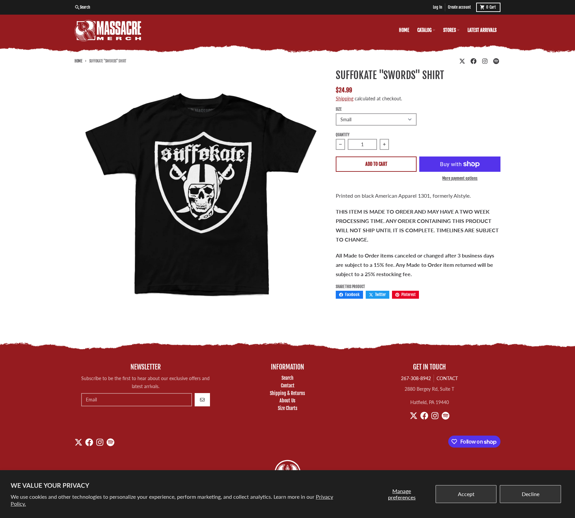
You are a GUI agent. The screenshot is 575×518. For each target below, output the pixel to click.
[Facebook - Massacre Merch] (473, 61)
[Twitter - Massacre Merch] (462, 61)
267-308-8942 (416, 378)
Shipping (344, 98)
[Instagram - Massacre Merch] (484, 61)
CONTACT (447, 378)
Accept (466, 494)
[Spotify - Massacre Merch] (496, 61)
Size (338, 109)
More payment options (460, 178)
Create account (459, 7)
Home (78, 61)
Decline (530, 494)
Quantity (342, 135)
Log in (437, 7)
